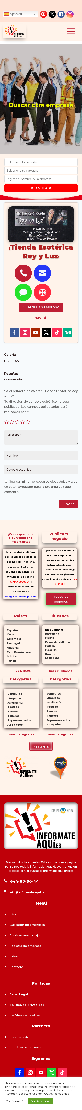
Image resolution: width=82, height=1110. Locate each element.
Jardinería (13, 702)
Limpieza (12, 698)
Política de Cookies (25, 1015)
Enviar (68, 504)
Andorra (11, 647)
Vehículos (13, 693)
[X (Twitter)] (52, 14)
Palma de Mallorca (56, 641)
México (10, 656)
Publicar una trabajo (25, 935)
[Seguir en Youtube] (35, 332)
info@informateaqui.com (20, 596)
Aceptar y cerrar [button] (41, 1101)
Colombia (12, 639)
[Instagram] (70, 14)
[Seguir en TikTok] (57, 332)
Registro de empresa (25, 946)
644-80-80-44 (24, 881)
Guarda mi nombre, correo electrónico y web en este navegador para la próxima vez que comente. (40, 487)
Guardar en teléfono (41, 307)
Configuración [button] (15, 1101)
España (11, 630)
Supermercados (17, 720)
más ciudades (60, 671)
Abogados (13, 724)
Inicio (13, 914)
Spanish (15, 14)
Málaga (48, 645)
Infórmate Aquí (21, 1037)
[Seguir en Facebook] (14, 332)
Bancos (11, 711)
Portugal (12, 643)
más (12, 734)
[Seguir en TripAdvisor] (67, 332)
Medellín (49, 650)
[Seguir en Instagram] (25, 332)
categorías (25, 734)
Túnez (10, 660)
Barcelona (50, 633)
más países (21, 670)
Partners (41, 746)
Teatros (11, 707)
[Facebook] (61, 14)
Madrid (48, 637)
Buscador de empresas (27, 925)
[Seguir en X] (46, 332)
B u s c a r (41, 188)
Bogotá (48, 654)
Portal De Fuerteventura (26, 1047)
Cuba (9, 634)
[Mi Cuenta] (43, 14)
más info (41, 318)
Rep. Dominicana (17, 652)
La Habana (50, 658)
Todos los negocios (61, 599)
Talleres (11, 715)
